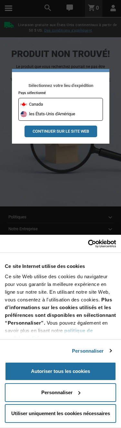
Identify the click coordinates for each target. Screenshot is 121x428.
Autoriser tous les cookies (60, 371)
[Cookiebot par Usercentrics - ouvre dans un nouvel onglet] (88, 244)
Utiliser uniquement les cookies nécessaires (60, 413)
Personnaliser (88, 351)
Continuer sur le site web (61, 131)
